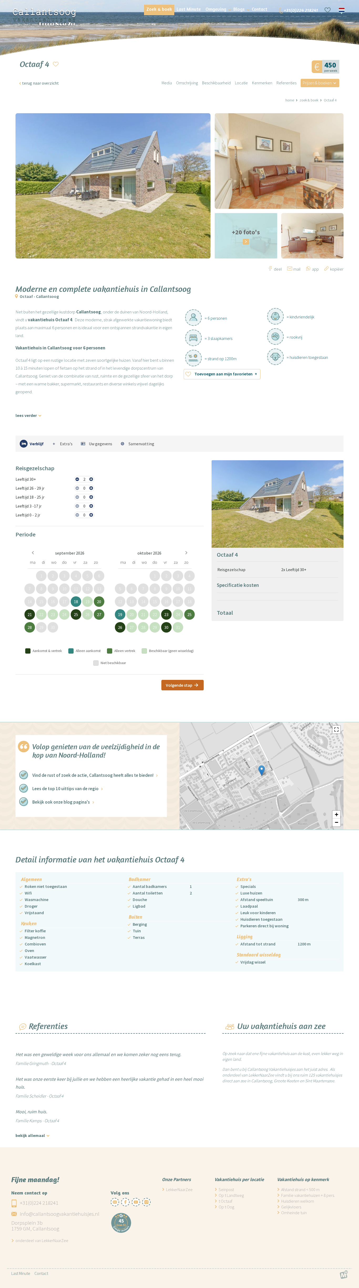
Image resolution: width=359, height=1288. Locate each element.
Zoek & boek (309, 100)
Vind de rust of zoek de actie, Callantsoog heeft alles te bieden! (92, 775)
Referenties (286, 82)
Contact (41, 1273)
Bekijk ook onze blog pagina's (61, 802)
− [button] (336, 822)
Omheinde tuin (294, 1212)
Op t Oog (226, 1206)
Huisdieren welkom (297, 1201)
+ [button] (336, 814)
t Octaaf (225, 1201)
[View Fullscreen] (336, 729)
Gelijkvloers (291, 1206)
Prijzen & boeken (317, 82)
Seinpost (226, 1189)
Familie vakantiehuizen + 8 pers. (308, 1195)
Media (167, 82)
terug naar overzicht (40, 83)
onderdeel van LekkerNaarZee (42, 1240)
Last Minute (20, 1273)
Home (289, 100)
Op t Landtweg (231, 1195)
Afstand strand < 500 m (300, 1189)
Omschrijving (187, 82)
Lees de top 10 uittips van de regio (65, 789)
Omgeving (216, 9)
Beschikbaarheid (216, 82)
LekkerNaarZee (179, 1189)
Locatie (241, 82)
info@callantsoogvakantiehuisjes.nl (59, 1213)
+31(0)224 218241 (39, 1202)
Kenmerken (262, 82)
